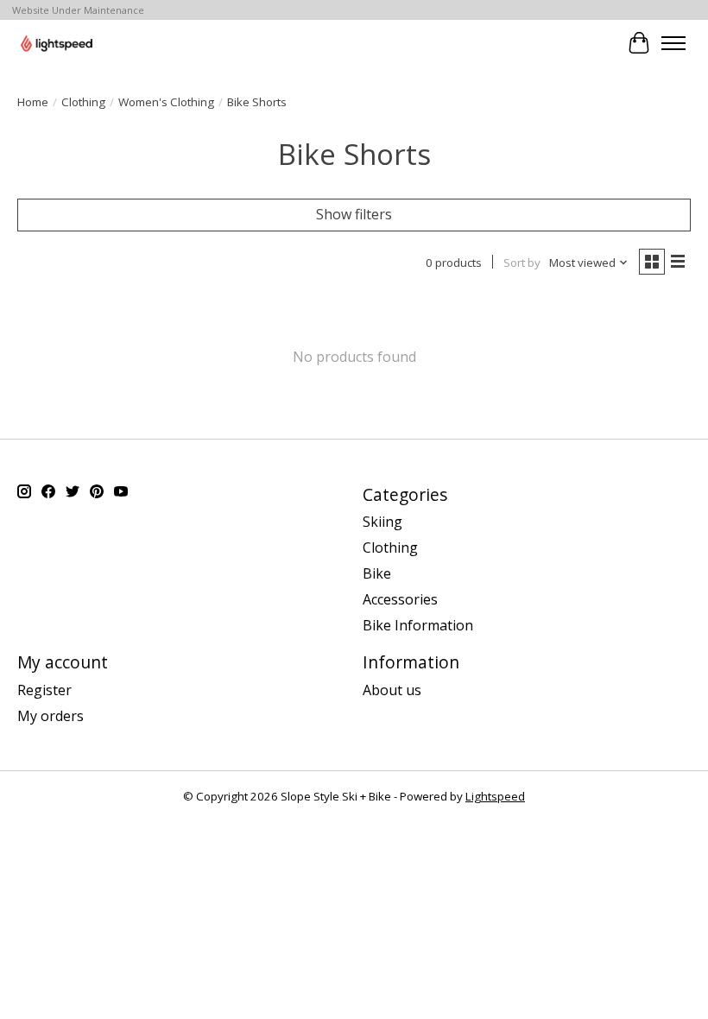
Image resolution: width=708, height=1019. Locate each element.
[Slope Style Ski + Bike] (56, 42)
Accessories (400, 599)
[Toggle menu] (673, 43)
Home (32, 102)
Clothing (83, 102)
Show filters (354, 214)
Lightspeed (495, 796)
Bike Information (418, 625)
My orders (50, 715)
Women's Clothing (166, 102)
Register (44, 689)
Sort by (521, 262)
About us (392, 689)
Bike (377, 573)
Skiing (382, 521)
